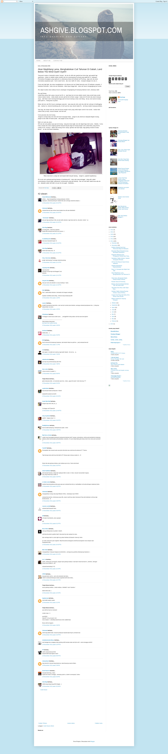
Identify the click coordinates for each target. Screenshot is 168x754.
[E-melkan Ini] (53, 188)
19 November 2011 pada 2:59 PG (51, 665)
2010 (111, 324)
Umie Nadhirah (46, 470)
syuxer (44, 303)
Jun (113, 312)
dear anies (45, 369)
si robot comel (46, 482)
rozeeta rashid (46, 506)
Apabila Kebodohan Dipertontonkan (117, 266)
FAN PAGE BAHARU (116, 377)
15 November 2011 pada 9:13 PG (51, 383)
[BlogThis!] (55, 188)
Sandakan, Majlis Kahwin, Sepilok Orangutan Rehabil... (121, 259)
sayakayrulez (46, 267)
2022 (111, 229)
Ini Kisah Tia (114, 363)
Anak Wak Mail (46, 401)
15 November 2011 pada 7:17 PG (51, 344)
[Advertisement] (70, 706)
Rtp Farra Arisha (47, 435)
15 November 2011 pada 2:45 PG (51, 325)
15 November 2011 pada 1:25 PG (51, 309)
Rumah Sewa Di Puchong (118, 281)
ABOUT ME (46, 60)
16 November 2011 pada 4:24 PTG (51, 635)
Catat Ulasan (43, 689)
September (115, 305)
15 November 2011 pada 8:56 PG (51, 373)
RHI (43, 340)
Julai (113, 309)
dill (43, 515)
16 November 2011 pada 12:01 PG (51, 554)
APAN (44, 574)
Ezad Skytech (46, 670)
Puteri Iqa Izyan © (115, 342)
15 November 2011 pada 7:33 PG (51, 354)
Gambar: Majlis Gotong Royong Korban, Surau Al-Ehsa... (120, 292)
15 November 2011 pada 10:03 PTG (51, 544)
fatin (43, 290)
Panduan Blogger (115, 334)
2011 (111, 241)
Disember (114, 243)
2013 (111, 236)
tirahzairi (44, 330)
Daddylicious (45, 425)
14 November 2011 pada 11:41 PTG (51, 262)
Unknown (44, 208)
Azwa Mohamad (46, 197)
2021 (111, 232)
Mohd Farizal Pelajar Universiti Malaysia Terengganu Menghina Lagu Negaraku (124, 170)
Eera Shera (45, 528)
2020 (111, 234)
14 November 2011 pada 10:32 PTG (51, 253)
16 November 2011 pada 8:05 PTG (51, 655)
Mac (113, 318)
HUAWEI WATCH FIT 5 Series (118, 353)
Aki (43, 350)
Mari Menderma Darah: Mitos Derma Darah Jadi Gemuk (123, 208)
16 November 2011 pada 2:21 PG (51, 602)
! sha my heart (115, 357)
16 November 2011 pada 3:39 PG (51, 625)
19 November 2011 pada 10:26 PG (51, 686)
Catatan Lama (98, 723)
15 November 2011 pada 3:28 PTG (51, 443)
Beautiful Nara (115, 331)
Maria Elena (114, 337)
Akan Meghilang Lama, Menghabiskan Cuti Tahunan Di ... (121, 274)
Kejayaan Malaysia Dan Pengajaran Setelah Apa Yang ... (121, 255)
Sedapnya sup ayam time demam (123, 188)
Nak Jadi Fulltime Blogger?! (122, 216)
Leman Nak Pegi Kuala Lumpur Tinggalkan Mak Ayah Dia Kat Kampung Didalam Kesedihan (123, 180)
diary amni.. (114, 368)
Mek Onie (44, 549)
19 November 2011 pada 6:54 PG (51, 676)
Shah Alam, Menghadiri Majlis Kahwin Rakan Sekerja (119, 278)
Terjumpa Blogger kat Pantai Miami (123, 141)
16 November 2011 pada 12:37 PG (51, 580)
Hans (112, 351)
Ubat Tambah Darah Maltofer (117, 364)
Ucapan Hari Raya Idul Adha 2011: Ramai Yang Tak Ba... (121, 295)
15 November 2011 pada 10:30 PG (51, 396)
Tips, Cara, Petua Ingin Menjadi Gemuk (124, 150)
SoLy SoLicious (46, 258)
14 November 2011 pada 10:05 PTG (51, 212)
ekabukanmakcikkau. (48, 640)
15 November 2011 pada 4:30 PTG (51, 476)
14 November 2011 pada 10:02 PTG (51, 203)
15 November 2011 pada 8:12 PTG (51, 523)
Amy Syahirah (46, 416)
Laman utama (71, 723)
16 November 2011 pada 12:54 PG (51, 593)
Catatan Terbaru (42, 723)
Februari (114, 321)
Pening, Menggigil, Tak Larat (117, 358)
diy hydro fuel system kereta (49, 323)
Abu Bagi (44, 227)
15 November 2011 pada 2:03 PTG (51, 420)
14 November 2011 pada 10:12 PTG (51, 233)
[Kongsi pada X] (57, 188)
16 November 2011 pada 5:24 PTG (51, 644)
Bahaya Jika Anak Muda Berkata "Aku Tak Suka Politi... (120, 284)
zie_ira (44, 559)
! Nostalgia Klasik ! (116, 376)
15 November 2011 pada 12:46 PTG (51, 410)
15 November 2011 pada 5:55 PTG (51, 510)
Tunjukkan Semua (126, 344)
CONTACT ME (57, 60)
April (113, 316)
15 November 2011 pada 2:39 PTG (51, 430)
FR (43, 649)
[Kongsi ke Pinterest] (60, 188)
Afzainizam (45, 314)
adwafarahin (45, 359)
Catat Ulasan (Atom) (48, 726)
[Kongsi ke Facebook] (58, 188)
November (115, 245)
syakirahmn (45, 388)
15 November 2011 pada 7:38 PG (51, 364)
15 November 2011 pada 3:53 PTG (51, 465)
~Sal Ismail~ (45, 218)
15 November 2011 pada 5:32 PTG (51, 486)
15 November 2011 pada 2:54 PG (51, 335)
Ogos (113, 307)
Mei (113, 314)
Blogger (93, 741)
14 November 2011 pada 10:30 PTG (51, 243)
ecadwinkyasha (46, 238)
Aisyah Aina (45, 280)
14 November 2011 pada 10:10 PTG (51, 222)
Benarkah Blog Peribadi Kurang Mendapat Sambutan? (120, 251)
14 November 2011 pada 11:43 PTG (51, 285)
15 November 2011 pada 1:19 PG (51, 298)
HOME (38, 60)
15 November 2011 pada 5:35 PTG (51, 501)
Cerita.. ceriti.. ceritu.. (116, 339)
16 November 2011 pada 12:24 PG (51, 568)
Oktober (114, 303)
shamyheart (45, 661)
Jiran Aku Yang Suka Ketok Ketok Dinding (123, 159)
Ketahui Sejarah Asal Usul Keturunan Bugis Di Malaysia (120, 248)
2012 (111, 238)
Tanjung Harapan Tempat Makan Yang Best (123, 132)
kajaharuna (45, 598)
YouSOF (44, 448)
